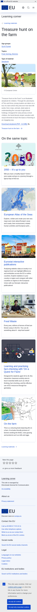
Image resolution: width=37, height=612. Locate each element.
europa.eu (17, 516)
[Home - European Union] (11, 7)
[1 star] (4, 463)
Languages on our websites (11, 555)
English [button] (23, 7)
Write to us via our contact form (12, 532)
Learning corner (8, 478)
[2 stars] (5, 463)
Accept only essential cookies (18, 607)
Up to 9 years (6, 46)
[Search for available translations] (29, 124)
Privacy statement (8, 501)
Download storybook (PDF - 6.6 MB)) (14, 124)
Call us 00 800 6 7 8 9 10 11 (11, 526)
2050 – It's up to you (14, 169)
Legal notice (6, 561)
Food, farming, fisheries (10, 54)
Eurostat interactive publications (14, 263)
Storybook (5, 61)
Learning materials (10, 23)
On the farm (10, 423)
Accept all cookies (14, 601)
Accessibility (6, 489)
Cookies (4, 564)
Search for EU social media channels (15, 545)
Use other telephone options (11, 529)
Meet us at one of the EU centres (13, 535)
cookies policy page (15, 587)
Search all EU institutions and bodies (14, 574)
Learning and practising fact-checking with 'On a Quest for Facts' (16, 369)
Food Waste (10, 321)
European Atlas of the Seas (18, 214)
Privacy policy (6, 558)
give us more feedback (13, 468)
